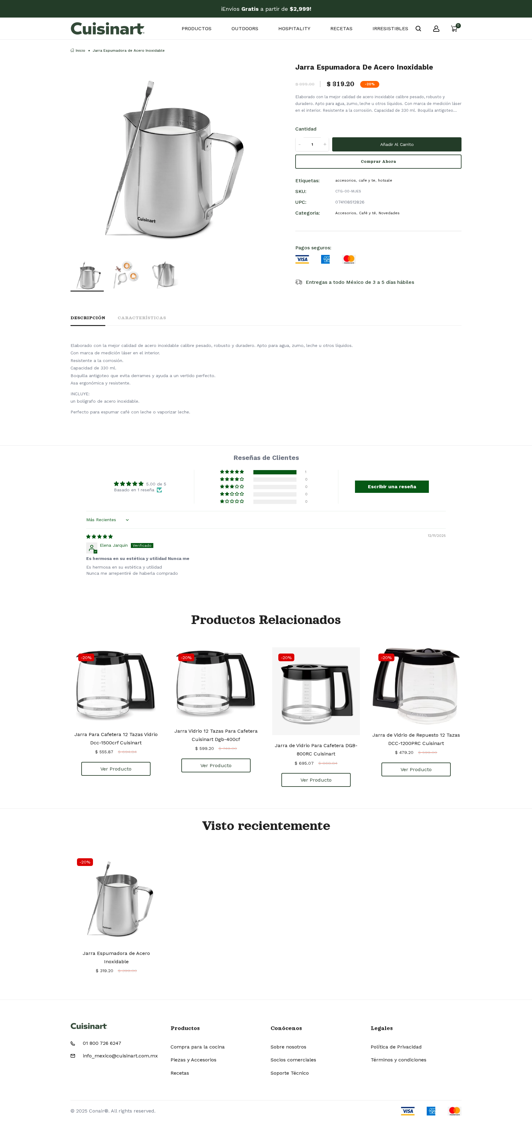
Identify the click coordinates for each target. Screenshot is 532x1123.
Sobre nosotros (288, 1047)
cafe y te (367, 180)
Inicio (80, 50)
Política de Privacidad (396, 1047)
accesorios (345, 180)
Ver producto (115, 769)
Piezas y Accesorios (193, 1060)
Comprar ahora (378, 161)
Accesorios (345, 213)
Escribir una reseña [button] (392, 486)
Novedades (389, 213)
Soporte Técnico (290, 1073)
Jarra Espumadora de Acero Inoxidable (116, 957)
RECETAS (341, 28)
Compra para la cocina (198, 1047)
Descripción (88, 317)
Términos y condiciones (398, 1060)
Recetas (180, 1073)
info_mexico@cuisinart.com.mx (120, 1056)
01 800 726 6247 (102, 1043)
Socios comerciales (293, 1060)
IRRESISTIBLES (390, 28)
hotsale (385, 180)
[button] (232, 472)
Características (142, 317)
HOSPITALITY (294, 28)
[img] (99, 536)
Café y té (367, 213)
